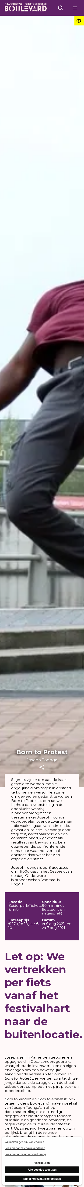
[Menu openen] (75, 8)
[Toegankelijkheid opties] (79, 20)
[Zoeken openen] (60, 8)
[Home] (26, 8)
